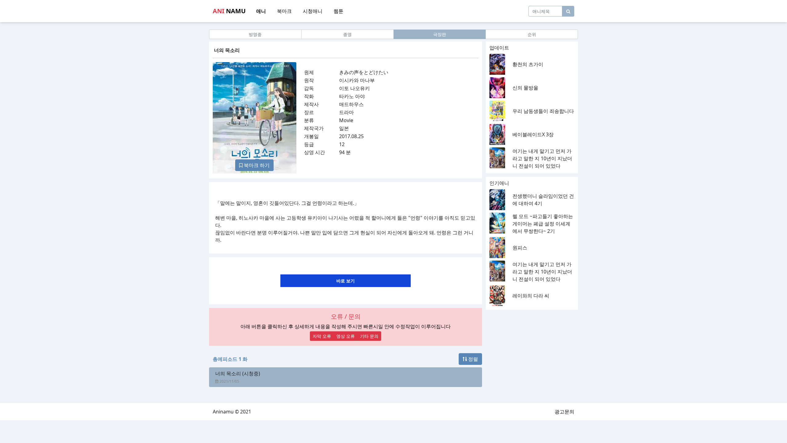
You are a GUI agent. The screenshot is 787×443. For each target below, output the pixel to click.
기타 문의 (369, 336)
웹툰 (338, 11)
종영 (347, 34)
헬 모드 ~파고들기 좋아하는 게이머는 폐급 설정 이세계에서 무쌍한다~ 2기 (542, 223)
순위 (532, 34)
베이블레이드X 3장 (533, 134)
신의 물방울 (525, 87)
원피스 (519, 247)
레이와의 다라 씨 (530, 295)
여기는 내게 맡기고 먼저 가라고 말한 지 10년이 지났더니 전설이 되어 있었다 (542, 158)
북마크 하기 (256, 165)
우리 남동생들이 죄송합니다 (543, 111)
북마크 (284, 11)
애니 (261, 11)
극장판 (439, 34)
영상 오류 (345, 336)
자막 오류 (322, 336)
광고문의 (564, 411)
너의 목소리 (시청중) (237, 373)
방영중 (255, 34)
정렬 (472, 359)
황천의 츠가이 (527, 64)
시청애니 (312, 11)
